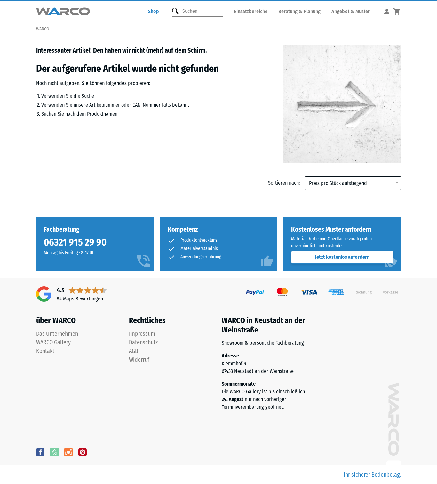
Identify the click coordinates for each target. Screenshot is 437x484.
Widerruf (139, 359)
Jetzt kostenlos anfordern (342, 257)
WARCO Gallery (53, 342)
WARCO (42, 29)
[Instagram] (68, 452)
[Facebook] (40, 452)
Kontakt (45, 351)
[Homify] (54, 452)
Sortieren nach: (284, 183)
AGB (133, 351)
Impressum (142, 333)
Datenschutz (143, 342)
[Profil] (386, 11)
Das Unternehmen (57, 333)
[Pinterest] (82, 452)
